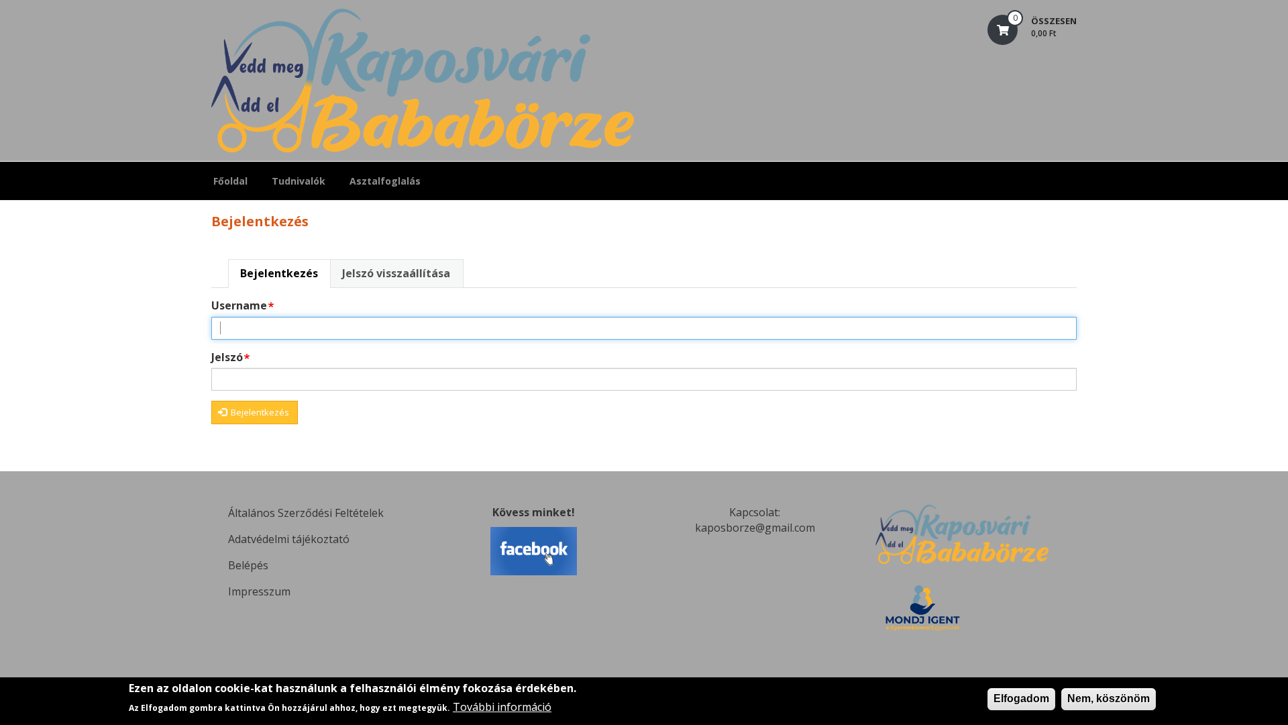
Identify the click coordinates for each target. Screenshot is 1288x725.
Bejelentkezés (279, 273)
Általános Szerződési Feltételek (306, 512)
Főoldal (230, 181)
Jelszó (227, 357)
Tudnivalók (298, 181)
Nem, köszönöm (1108, 698)
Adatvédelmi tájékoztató (289, 539)
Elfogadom (1021, 698)
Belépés (248, 565)
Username (239, 305)
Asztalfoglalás (385, 181)
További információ (502, 706)
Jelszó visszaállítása (396, 273)
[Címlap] (422, 80)
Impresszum (259, 591)
